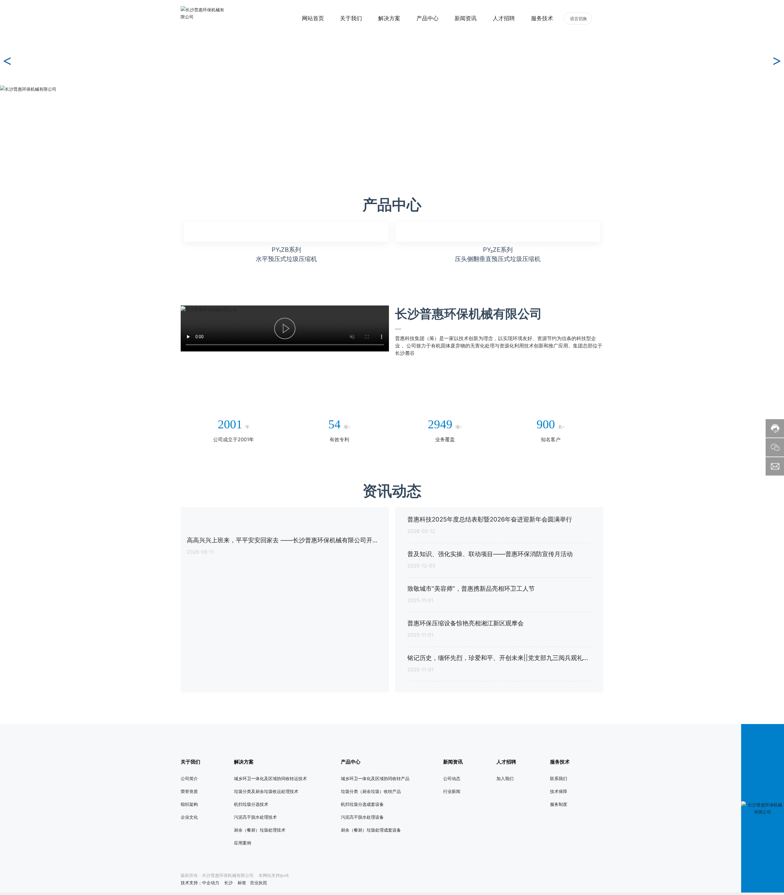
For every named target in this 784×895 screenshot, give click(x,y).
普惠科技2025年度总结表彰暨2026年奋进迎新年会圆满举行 (489, 868)
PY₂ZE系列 (498, 571)
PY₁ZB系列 (286, 571)
